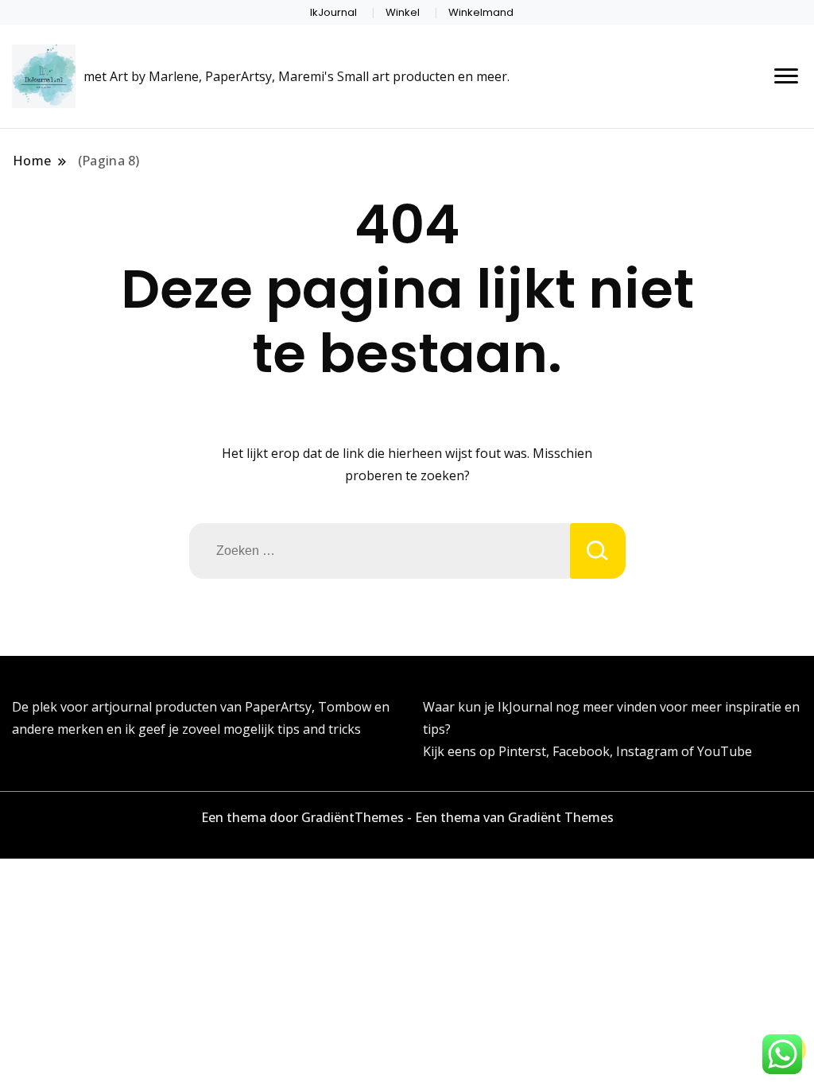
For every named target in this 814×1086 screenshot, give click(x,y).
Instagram (648, 751)
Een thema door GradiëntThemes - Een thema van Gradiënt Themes (407, 817)
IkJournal (333, 12)
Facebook (581, 751)
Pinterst (522, 751)
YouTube (724, 751)
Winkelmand (481, 12)
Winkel (403, 12)
